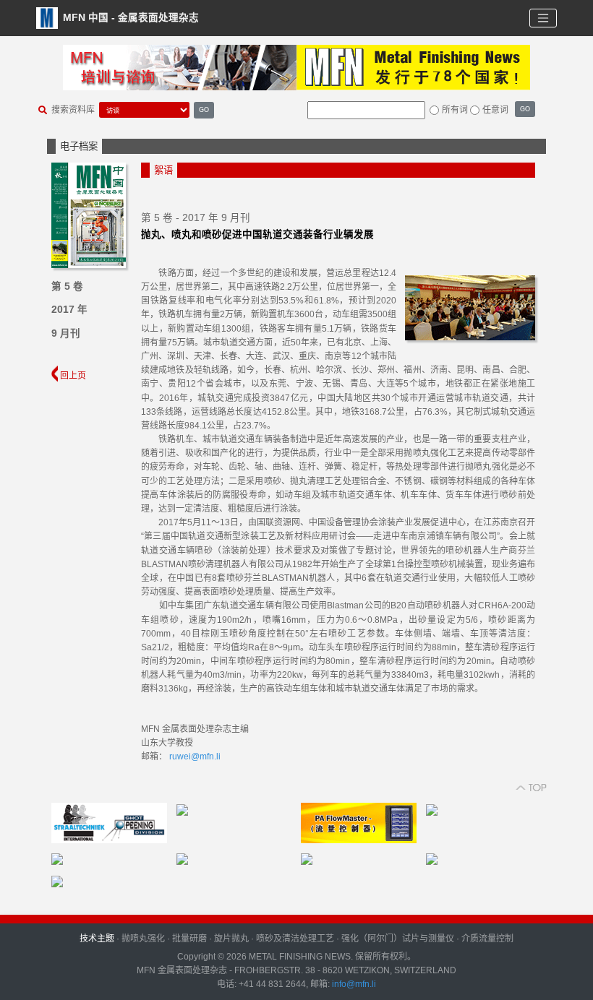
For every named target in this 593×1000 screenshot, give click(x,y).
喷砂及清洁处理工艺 (295, 939)
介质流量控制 (487, 939)
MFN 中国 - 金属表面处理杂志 (129, 17)
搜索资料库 (73, 110)
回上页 (72, 376)
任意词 (495, 110)
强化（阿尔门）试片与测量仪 (397, 939)
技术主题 (97, 939)
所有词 (455, 110)
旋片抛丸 (231, 939)
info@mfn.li (353, 984)
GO (204, 109)
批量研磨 (189, 939)
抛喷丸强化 (143, 939)
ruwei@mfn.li (195, 756)
